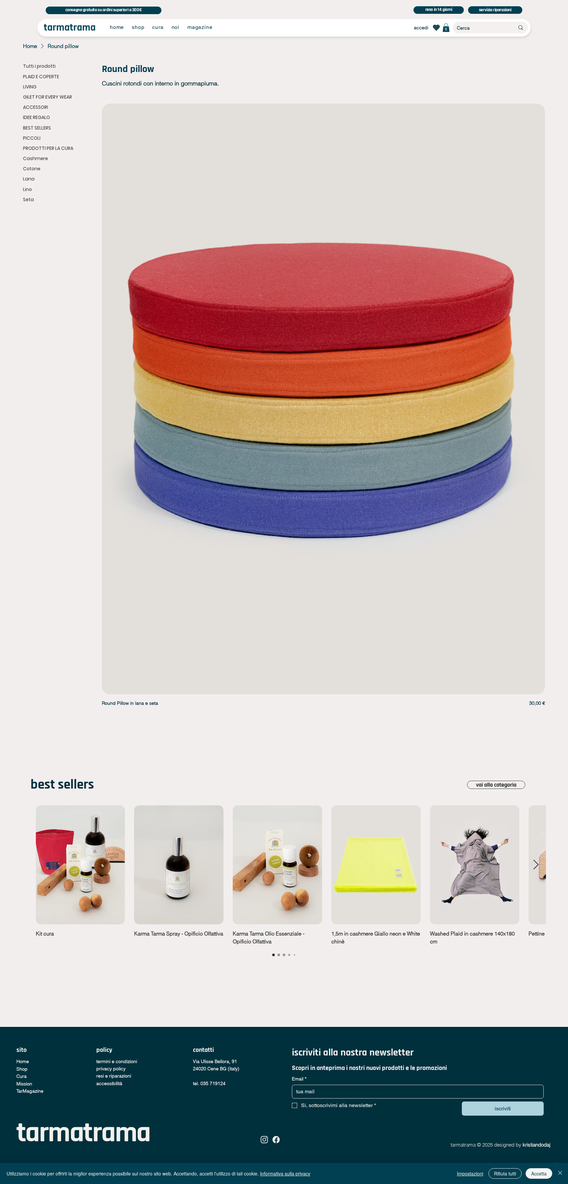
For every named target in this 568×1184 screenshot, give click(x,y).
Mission (24, 1084)
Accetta (539, 1173)
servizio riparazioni (495, 10)
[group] (284, 875)
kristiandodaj (537, 1145)
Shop (22, 1069)
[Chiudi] (560, 1173)
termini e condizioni (116, 1061)
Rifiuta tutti (505, 1173)
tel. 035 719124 (209, 1083)
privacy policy (111, 1069)
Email (299, 1079)
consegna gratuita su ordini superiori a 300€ (103, 10)
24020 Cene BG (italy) (216, 1069)
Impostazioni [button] (470, 1173)
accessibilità (109, 1083)
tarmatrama (70, 27)
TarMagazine (29, 1091)
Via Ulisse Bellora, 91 (215, 1061)
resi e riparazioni (113, 1076)
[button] (446, 27)
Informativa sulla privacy (285, 1173)
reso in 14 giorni (438, 9)
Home (22, 1061)
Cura (21, 1076)
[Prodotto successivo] (536, 864)
